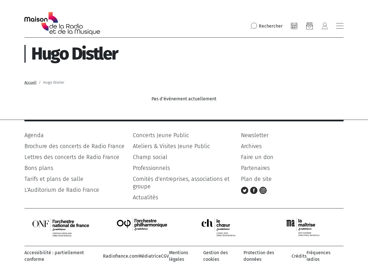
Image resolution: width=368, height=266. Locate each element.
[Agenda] (294, 26)
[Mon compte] (324, 26)
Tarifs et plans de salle (53, 178)
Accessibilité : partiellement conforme (54, 256)
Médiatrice (149, 256)
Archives (251, 146)
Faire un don (257, 157)
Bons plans (38, 167)
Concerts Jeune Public (161, 135)
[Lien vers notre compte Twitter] (245, 189)
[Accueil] (62, 23)
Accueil (30, 82)
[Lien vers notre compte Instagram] (263, 189)
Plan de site (256, 178)
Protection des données (259, 256)
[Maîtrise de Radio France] (306, 227)
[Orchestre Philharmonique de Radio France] (142, 227)
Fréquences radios (318, 256)
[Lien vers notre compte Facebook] (254, 189)
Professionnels (151, 167)
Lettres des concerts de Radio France (71, 157)
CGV (165, 256)
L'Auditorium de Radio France (61, 189)
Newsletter (255, 135)
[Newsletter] (309, 26)
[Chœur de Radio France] (224, 227)
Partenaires (255, 167)
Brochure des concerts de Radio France (74, 146)
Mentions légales (178, 256)
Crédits (299, 256)
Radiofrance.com (120, 256)
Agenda (34, 135)
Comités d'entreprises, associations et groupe (181, 182)
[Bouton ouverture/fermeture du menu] (340, 26)
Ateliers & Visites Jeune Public (171, 146)
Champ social (150, 157)
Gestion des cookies (215, 256)
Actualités (145, 197)
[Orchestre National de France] (60, 227)
